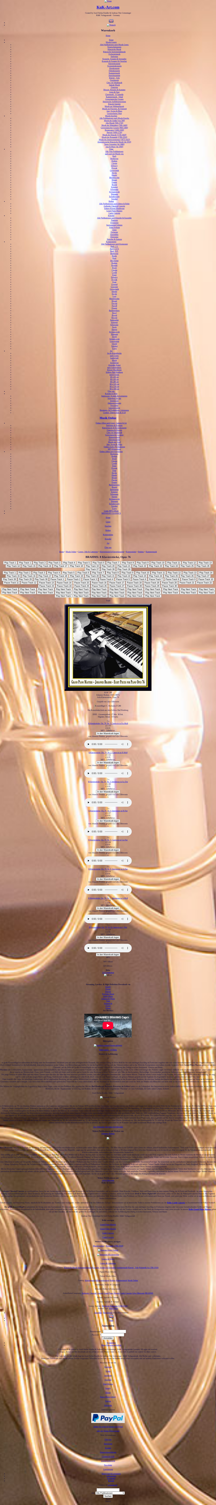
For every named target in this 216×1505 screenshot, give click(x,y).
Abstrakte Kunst (114, 365)
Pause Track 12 (29, 582)
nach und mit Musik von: (114, 154)
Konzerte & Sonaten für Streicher (114, 61)
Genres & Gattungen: (108, 1263)
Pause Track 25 (81, 586)
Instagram (108, 1375)
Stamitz (114, 329)
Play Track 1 (10, 563)
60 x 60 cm (114, 379)
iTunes (108, 1006)
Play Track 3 (54, 563)
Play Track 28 (108, 569)
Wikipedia (108, 1405)
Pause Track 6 (139, 579)
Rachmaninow (114, 310)
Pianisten (114, 220)
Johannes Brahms (108, 1133)
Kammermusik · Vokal (114, 97)
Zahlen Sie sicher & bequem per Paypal (108, 1427)
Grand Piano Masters (114, 211)
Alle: (93, 1493)
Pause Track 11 (11, 582)
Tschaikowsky (114, 196)
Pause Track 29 (152, 586)
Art (111, 351)
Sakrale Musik (114, 85)
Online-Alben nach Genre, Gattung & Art (111, 423)
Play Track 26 (203, 566)
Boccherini (114, 261)
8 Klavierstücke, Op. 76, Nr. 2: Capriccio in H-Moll (108, 752)
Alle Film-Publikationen (114, 151)
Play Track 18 (76, 566)
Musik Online (108, 417)
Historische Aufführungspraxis (114, 102)
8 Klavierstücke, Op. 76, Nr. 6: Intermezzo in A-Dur (108, 869)
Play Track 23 (155, 566)
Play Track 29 (123, 569)
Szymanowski (114, 192)
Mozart (114, 180)
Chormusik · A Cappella (114, 94)
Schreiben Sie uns (114, 398)
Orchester (114, 232)
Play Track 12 (189, 563)
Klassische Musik (114, 49)
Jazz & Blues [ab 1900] (114, 147)
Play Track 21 (123, 566)
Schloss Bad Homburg (114, 372)
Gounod (114, 284)
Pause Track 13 (46, 582)
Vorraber (114, 199)
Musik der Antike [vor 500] (114, 120)
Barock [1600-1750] (114, 132)
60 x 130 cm (114, 386)
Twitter (108, 1371)
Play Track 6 (98, 563)
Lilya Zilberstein (108, 1180)
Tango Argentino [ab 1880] (114, 144)
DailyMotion (108, 1384)
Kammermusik (114, 73)
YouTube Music (108, 994)
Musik (114, 360)
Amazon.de (108, 1003)
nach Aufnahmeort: (114, 367)
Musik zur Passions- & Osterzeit (114, 109)
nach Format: (114, 375)
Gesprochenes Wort (114, 113)
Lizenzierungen (114, 408)
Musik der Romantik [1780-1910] (114, 137)
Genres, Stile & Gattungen (88, 552)
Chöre (114, 230)
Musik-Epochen (111, 116)
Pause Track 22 (204, 582)
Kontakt (108, 1448)
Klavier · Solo (114, 78)
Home (108, 36)
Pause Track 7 (156, 579)
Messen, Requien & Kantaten (114, 90)
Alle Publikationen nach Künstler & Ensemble (114, 218)
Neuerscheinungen (114, 47)
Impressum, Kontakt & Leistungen (114, 396)
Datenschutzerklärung (108, 1452)
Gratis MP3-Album (111, 511)
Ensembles (114, 234)
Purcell (114, 306)
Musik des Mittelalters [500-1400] (114, 125)
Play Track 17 (60, 566)
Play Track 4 (69, 563)
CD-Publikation (108, 972)
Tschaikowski (114, 339)
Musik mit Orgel (114, 442)
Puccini (114, 303)
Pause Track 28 (134, 586)
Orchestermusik (114, 54)
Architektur (114, 363)
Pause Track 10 (205, 579)
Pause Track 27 (117, 586)
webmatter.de (112, 1485)
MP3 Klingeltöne (114, 449)
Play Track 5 (84, 563)
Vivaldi (114, 344)
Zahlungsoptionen (114, 403)
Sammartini (114, 320)
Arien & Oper (114, 92)
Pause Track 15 (81, 582)
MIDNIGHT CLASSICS (111, 513)
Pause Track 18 (134, 582)
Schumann (114, 189)
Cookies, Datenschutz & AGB (114, 413)
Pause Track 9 (188, 579)
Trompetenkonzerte (114, 66)
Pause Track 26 (99, 586)
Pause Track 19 (152, 582)
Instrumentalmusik (85, 1267)
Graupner (114, 287)
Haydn (114, 173)
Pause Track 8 (172, 579)
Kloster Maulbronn (114, 370)
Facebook (108, 1367)
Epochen (108, 526)
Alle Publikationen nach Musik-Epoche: (114, 118)
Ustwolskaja (114, 341)
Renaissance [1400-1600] (114, 130)
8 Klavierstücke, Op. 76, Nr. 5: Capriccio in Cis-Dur (108, 840)
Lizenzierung (108, 1469)
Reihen (111, 201)
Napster (108, 991)
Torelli (114, 337)
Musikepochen (98, 1246)
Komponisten (111, 242)
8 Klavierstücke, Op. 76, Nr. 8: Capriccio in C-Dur (108, 927)
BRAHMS (149, 1293)
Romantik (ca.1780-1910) (148, 1267)
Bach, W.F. (114, 251)
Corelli (114, 272)
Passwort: (96, 1335)
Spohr (114, 327)
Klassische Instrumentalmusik (114, 52)
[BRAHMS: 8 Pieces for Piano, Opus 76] (111, 1318)
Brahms (114, 161)
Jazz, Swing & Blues (114, 111)
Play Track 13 (205, 563)
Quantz (114, 182)
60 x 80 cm (114, 382)
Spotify (108, 987)
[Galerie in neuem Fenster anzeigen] (108, 1045)
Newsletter (114, 405)
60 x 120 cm (114, 384)
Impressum (114, 401)
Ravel (114, 313)
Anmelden (98, 1313)
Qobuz (108, 1008)
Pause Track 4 (106, 579)
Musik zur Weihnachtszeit (114, 106)
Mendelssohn (114, 177)
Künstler (111, 215)
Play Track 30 (41, 579)
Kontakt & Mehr (111, 394)
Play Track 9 (142, 563)
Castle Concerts (114, 213)
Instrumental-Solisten (114, 225)
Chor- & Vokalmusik (114, 83)
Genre (108, 522)
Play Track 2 (40, 563)
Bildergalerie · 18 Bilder (108, 1050)
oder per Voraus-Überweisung (108, 1431)
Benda (114, 256)
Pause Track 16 (99, 582)
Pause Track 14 (64, 582)
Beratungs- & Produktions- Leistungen (114, 410)
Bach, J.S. (114, 246)
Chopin (114, 163)
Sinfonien (114, 56)
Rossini (114, 318)
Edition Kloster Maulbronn (114, 208)
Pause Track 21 (187, 582)
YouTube (108, 1380)
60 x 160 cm (114, 389)
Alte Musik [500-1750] (114, 123)
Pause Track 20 (169, 582)
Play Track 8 (128, 563)
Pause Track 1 (57, 579)
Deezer (108, 989)
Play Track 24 (171, 566)
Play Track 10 (157, 563)
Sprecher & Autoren (114, 239)
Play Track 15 (29, 566)
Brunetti (114, 265)
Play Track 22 (139, 566)
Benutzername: (96, 1331)
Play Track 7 (113, 563)
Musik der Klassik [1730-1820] (114, 135)
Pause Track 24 (64, 586)
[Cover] (108, 690)
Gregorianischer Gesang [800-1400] (114, 128)
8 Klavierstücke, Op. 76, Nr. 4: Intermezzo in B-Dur (108, 811)
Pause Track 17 (116, 582)
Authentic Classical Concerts (114, 206)
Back (108, 1499)
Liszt (114, 296)
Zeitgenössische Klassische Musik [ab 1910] (114, 142)
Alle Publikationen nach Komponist (114, 244)
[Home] (108, 1)
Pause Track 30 (169, 586)
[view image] (108, 1139)
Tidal (108, 1001)
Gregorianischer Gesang (114, 99)
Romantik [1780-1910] (114, 1246)
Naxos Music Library (108, 1397)
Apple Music (108, 996)
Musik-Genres (111, 42)
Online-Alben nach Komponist (111, 451)
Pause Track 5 (123, 579)
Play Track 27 (92, 569)
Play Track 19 (92, 566)
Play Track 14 (13, 566)
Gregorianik (114, 170)
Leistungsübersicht (108, 1461)
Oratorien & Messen (114, 430)
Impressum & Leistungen (111, 1474)
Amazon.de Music (108, 999)
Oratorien (114, 87)
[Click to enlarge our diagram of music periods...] (108, 1250)
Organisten (114, 223)
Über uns (111, 391)
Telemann (114, 194)
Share (111, 1320)
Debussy (114, 166)
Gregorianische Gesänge (114, 435)
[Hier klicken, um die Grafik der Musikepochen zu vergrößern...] (108, 1255)
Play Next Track (9, 589)
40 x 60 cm (114, 377)
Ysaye (114, 348)
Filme (111, 149)
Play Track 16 (44, 566)
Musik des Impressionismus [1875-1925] (114, 139)
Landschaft (114, 358)
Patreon (108, 1401)
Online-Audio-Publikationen (114, 447)
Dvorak (114, 168)
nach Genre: (114, 356)
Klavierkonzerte (114, 64)
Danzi (114, 275)
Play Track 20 (108, 566)
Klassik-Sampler (114, 104)
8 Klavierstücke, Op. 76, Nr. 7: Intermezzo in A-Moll (108, 898)
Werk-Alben (113, 1308)
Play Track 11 (173, 563)
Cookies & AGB (108, 1456)
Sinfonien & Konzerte (114, 425)
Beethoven (114, 158)
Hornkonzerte (114, 68)
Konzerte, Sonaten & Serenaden (114, 59)
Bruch (114, 268)
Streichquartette (114, 75)
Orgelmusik (114, 80)
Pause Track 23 (46, 586)
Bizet (114, 258)
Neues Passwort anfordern (111, 1345)
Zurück (108, 1501)
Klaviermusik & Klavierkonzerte (114, 428)
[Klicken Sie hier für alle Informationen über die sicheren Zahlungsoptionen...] (108, 1422)
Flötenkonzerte (114, 71)
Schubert (114, 187)
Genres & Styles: (108, 1259)
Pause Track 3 (90, 579)
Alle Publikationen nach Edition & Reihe (114, 204)
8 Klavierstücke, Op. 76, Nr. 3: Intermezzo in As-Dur (108, 782)
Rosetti (114, 185)
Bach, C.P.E (114, 249)
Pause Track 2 (73, 579)
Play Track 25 (187, 566)
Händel (114, 175)
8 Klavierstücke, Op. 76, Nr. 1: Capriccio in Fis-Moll (108, 723)
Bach (114, 156)
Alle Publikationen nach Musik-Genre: (114, 45)
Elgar (114, 282)
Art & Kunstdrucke (114, 353)
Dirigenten (114, 237)
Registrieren (107, 1313)
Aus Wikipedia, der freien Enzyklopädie (108, 1127)
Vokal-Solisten (114, 227)
